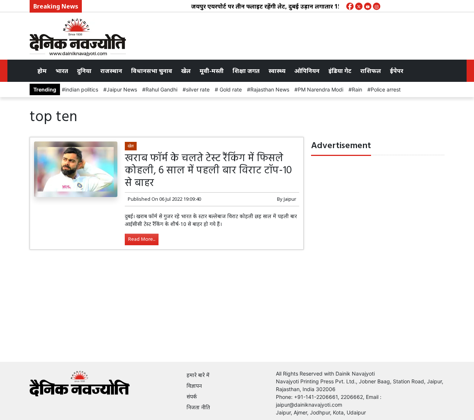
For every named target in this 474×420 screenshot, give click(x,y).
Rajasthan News (269, 89)
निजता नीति (198, 407)
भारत (62, 71)
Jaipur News (122, 89)
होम (42, 71)
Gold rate (230, 89)
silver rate (198, 89)
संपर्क (192, 396)
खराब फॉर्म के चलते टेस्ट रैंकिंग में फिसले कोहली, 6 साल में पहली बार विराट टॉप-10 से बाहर (208, 170)
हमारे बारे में (198, 375)
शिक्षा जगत (246, 71)
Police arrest (386, 89)
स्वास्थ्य (277, 71)
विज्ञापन (194, 386)
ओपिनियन (307, 71)
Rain (357, 89)
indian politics (81, 89)
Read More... (141, 239)
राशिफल (370, 71)
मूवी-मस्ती (212, 71)
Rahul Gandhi (161, 89)
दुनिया (84, 71)
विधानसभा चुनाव (151, 71)
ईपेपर (396, 71)
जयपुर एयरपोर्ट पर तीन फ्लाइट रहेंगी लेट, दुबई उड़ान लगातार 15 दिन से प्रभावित (279, 6)
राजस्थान (111, 71)
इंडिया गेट (339, 71)
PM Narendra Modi (320, 89)
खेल (186, 71)
